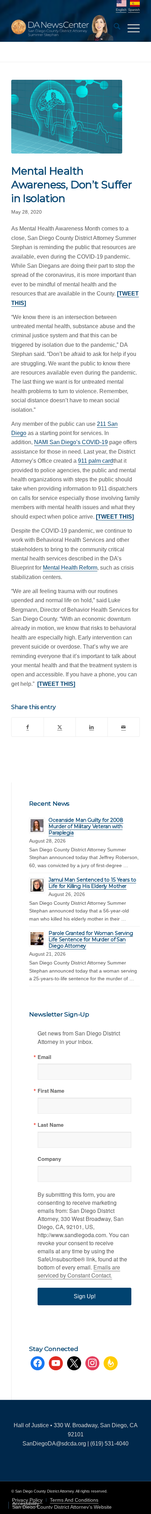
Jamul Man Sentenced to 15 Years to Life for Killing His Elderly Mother (92, 883)
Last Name (51, 1125)
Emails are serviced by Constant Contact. (79, 1271)
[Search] (113, 28)
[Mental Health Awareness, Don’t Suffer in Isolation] (66, 117)
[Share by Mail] (123, 726)
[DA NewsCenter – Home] (62, 28)
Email (44, 1057)
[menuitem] (113, 28)
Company (49, 1159)
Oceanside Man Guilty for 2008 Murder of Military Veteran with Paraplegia (85, 826)
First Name (51, 1090)
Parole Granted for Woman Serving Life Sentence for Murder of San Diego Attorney (90, 939)
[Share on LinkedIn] (91, 726)
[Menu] (130, 28)
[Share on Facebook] (28, 726)
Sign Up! (85, 1296)
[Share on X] (60, 726)
